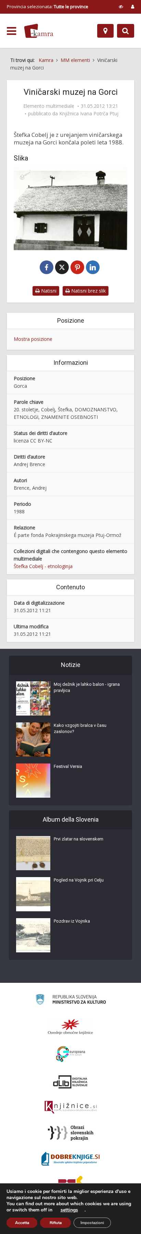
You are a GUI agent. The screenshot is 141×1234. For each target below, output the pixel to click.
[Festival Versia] (33, 780)
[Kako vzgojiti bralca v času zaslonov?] (33, 739)
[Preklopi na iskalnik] (125, 31)
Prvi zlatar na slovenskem (78, 838)
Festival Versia (68, 766)
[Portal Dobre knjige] (70, 1159)
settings (69, 1210)
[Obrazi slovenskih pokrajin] (70, 1133)
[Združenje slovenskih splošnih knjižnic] (70, 1107)
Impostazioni (92, 1222)
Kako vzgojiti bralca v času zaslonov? (80, 728)
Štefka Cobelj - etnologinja (43, 566)
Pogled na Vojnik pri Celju (79, 880)
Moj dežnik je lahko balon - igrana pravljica (87, 687)
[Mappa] (105, 31)
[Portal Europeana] (71, 1054)
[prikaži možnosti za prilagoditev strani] (121, 6)
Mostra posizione (33, 339)
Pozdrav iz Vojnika (72, 921)
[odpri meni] (11, 31)
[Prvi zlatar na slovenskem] (33, 853)
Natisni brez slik (88, 290)
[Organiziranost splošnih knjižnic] (70, 1026)
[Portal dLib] (70, 1081)
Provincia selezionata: (47, 6)
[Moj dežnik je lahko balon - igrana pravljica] (33, 698)
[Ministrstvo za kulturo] (71, 1000)
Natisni (48, 290)
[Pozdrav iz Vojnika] (33, 935)
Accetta (22, 1222)
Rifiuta (56, 1222)
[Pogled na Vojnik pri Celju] (33, 894)
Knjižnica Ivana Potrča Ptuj (88, 114)
